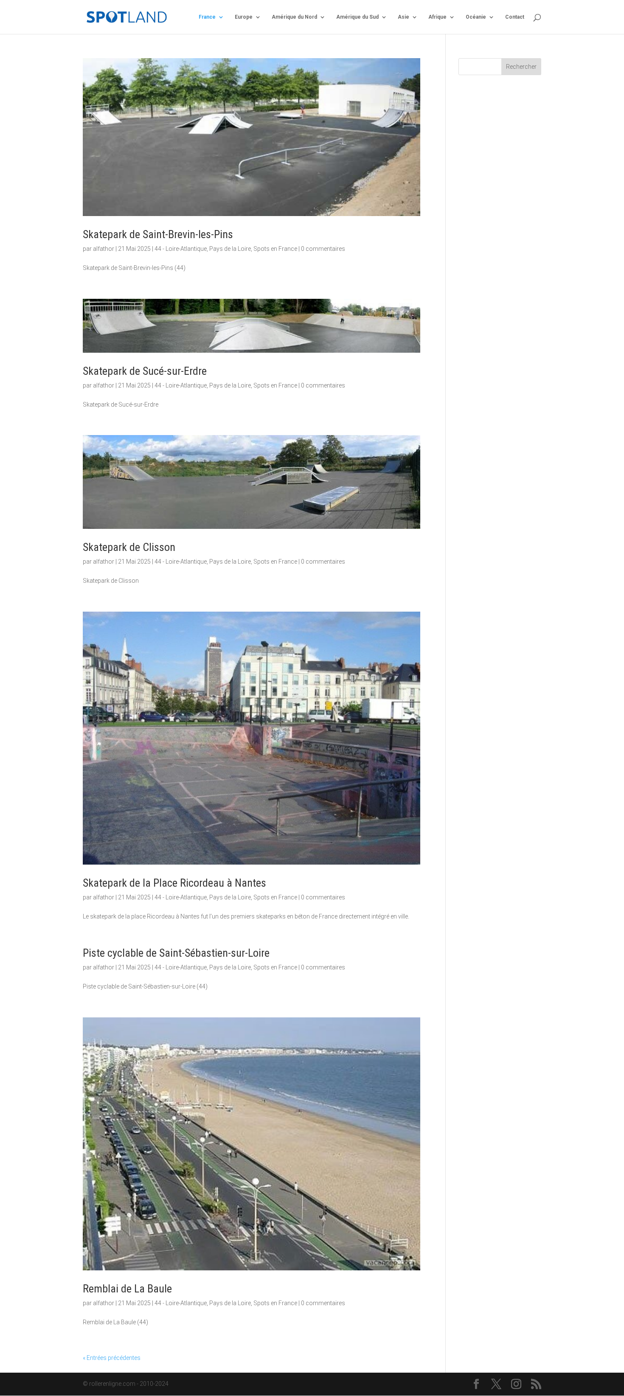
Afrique (437, 17)
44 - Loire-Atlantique (181, 248)
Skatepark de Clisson (129, 547)
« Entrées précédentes (112, 1357)
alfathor (103, 248)
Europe (244, 17)
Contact (514, 17)
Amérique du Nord (294, 17)
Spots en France (275, 248)
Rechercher (521, 66)
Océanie (476, 17)
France (207, 17)
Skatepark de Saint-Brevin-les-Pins (158, 234)
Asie (403, 17)
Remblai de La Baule (127, 1288)
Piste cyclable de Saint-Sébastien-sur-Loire (176, 953)
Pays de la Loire (230, 248)
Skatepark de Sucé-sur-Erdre (145, 371)
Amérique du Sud (357, 17)
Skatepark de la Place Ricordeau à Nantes (174, 882)
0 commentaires (323, 248)
